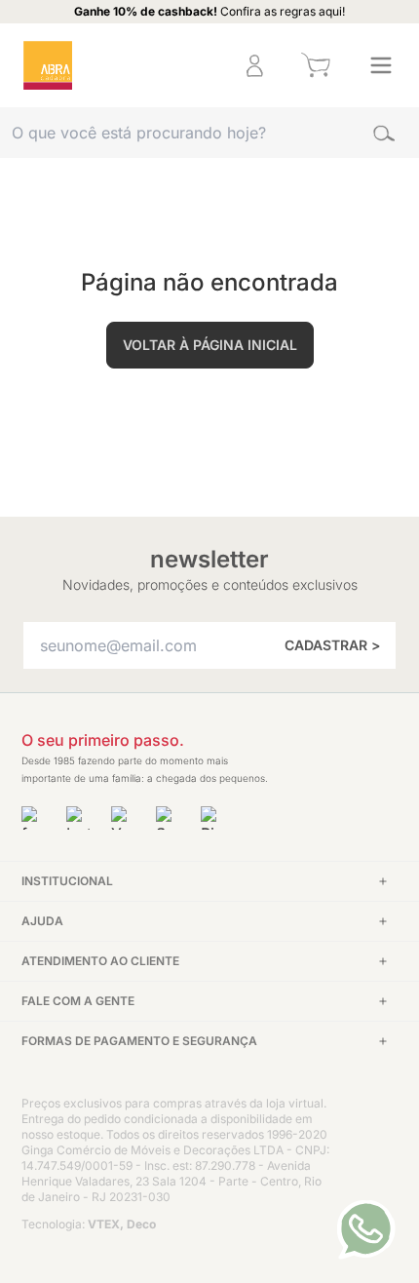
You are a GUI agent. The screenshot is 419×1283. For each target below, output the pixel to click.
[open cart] (315, 65)
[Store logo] (47, 65)
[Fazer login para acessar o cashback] (192, 66)
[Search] (383, 133)
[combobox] (209, 132)
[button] (192, 66)
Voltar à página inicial (210, 344)
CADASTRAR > (332, 645)
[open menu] (381, 65)
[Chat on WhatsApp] (366, 1229)
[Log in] (255, 65)
